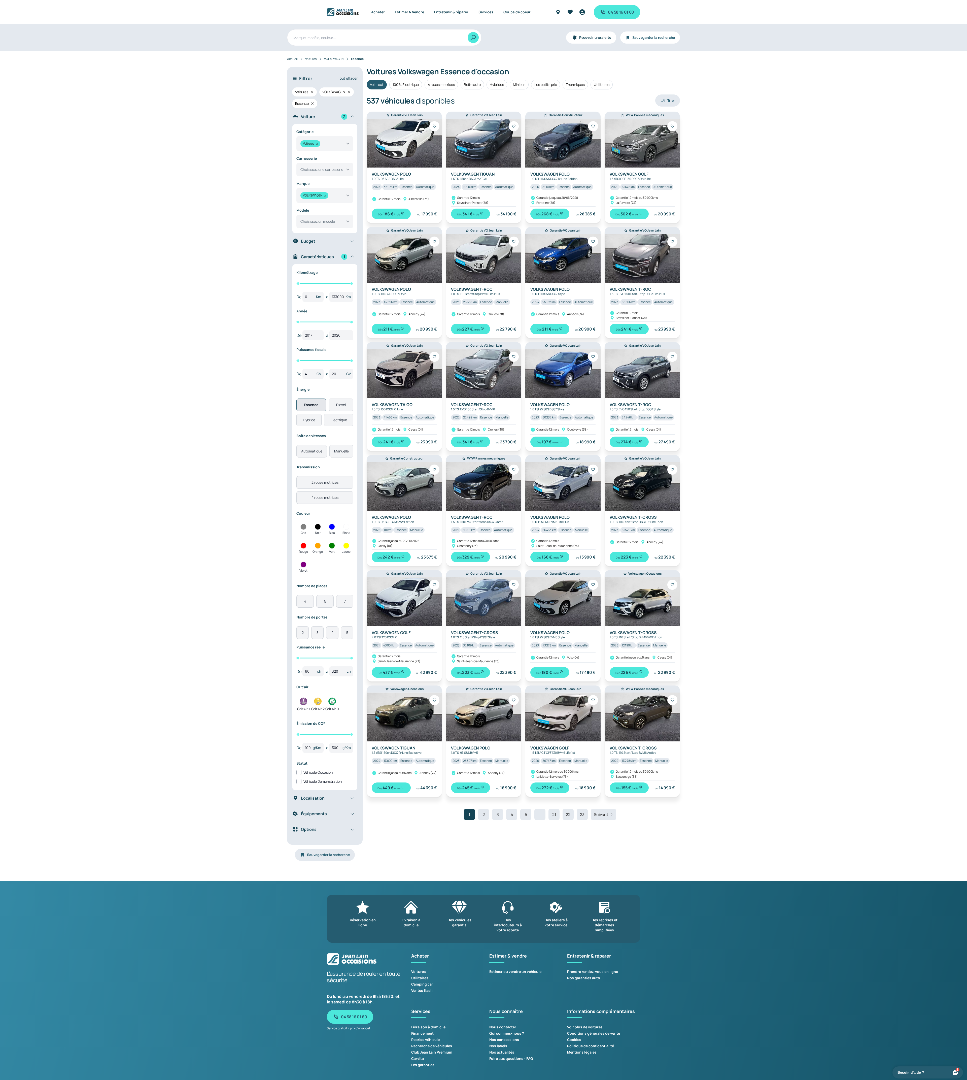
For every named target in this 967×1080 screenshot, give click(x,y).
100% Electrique (406, 84)
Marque (302, 183)
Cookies (574, 1039)
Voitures (418, 971)
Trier (671, 100)
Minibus (519, 84)
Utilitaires (601, 84)
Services (485, 12)
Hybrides (497, 84)
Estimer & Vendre (409, 12)
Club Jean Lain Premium (431, 1052)
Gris (303, 533)
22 (568, 814)
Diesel (341, 404)
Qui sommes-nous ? (506, 1033)
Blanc (346, 533)
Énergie (302, 389)
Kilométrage (307, 272)
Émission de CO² (310, 723)
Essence (311, 404)
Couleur (303, 513)
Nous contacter (502, 1027)
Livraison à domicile (428, 1027)
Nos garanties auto (583, 977)
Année (301, 311)
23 (582, 814)
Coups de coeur (517, 12)
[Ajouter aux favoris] (434, 126)
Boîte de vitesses (311, 435)
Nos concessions (504, 1039)
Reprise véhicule (425, 1039)
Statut (301, 763)
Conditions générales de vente (593, 1033)
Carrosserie (306, 158)
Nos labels (498, 1045)
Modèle (302, 210)
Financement (422, 1033)
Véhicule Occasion (318, 772)
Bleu (332, 533)
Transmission (308, 467)
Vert (332, 551)
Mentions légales (582, 1052)
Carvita (417, 1058)
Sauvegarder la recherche (653, 37)
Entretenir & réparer (451, 12)
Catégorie (305, 131)
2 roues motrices (325, 482)
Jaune (346, 551)
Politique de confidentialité (590, 1045)
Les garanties (422, 1064)
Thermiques (575, 84)
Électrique (339, 419)
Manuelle (341, 451)
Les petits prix (545, 84)
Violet (303, 570)
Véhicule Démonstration (322, 781)
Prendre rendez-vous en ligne (592, 971)
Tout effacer (348, 78)
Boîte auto (472, 84)
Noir (318, 533)
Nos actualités (501, 1052)
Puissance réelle (310, 647)
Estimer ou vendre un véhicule (515, 971)
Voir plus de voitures (585, 1027)
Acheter (378, 12)
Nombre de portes (312, 617)
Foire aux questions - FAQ (511, 1058)
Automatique (311, 451)
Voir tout (377, 84)
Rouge (303, 551)
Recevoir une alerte (595, 37)
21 (554, 814)
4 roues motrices (325, 497)
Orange (318, 551)
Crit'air (302, 686)
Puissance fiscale (311, 349)
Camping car (422, 984)
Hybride (309, 419)
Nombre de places (311, 585)
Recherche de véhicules (431, 1045)
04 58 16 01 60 (621, 12)
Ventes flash (422, 990)
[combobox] (324, 143)
